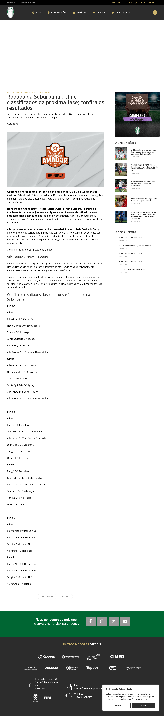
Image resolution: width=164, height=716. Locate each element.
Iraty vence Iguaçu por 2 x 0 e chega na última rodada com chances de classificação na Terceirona (143, 215)
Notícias (81, 12)
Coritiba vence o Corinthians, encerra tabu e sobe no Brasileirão (143, 184)
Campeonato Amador (24, 92)
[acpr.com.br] (30, 668)
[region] (130, 698)
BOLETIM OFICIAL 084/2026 (130, 262)
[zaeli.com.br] (112, 668)
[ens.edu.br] (133, 668)
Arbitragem (122, 12)
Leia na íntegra (142, 699)
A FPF (38, 12)
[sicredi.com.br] (47, 657)
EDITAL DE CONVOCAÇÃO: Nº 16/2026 (135, 245)
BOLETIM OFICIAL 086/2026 (130, 237)
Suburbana (65, 596)
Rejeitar (118, 705)
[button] (35, 697)
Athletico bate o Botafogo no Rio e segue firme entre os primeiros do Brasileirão (143, 152)
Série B (42, 92)
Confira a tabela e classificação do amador (30, 249)
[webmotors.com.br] (70, 657)
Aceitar (143, 705)
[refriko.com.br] (94, 657)
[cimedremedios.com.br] (117, 657)
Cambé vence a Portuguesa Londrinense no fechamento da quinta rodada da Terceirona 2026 (144, 168)
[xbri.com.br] (51, 668)
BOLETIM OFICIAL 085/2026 (130, 253)
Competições (58, 12)
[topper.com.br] (92, 668)
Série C (47, 92)
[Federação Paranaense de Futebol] (10, 12)
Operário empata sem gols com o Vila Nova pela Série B (144, 200)
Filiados (101, 12)
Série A (36, 92)
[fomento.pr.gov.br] (71, 668)
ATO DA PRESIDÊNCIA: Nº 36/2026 (133, 270)
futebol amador (47, 596)
